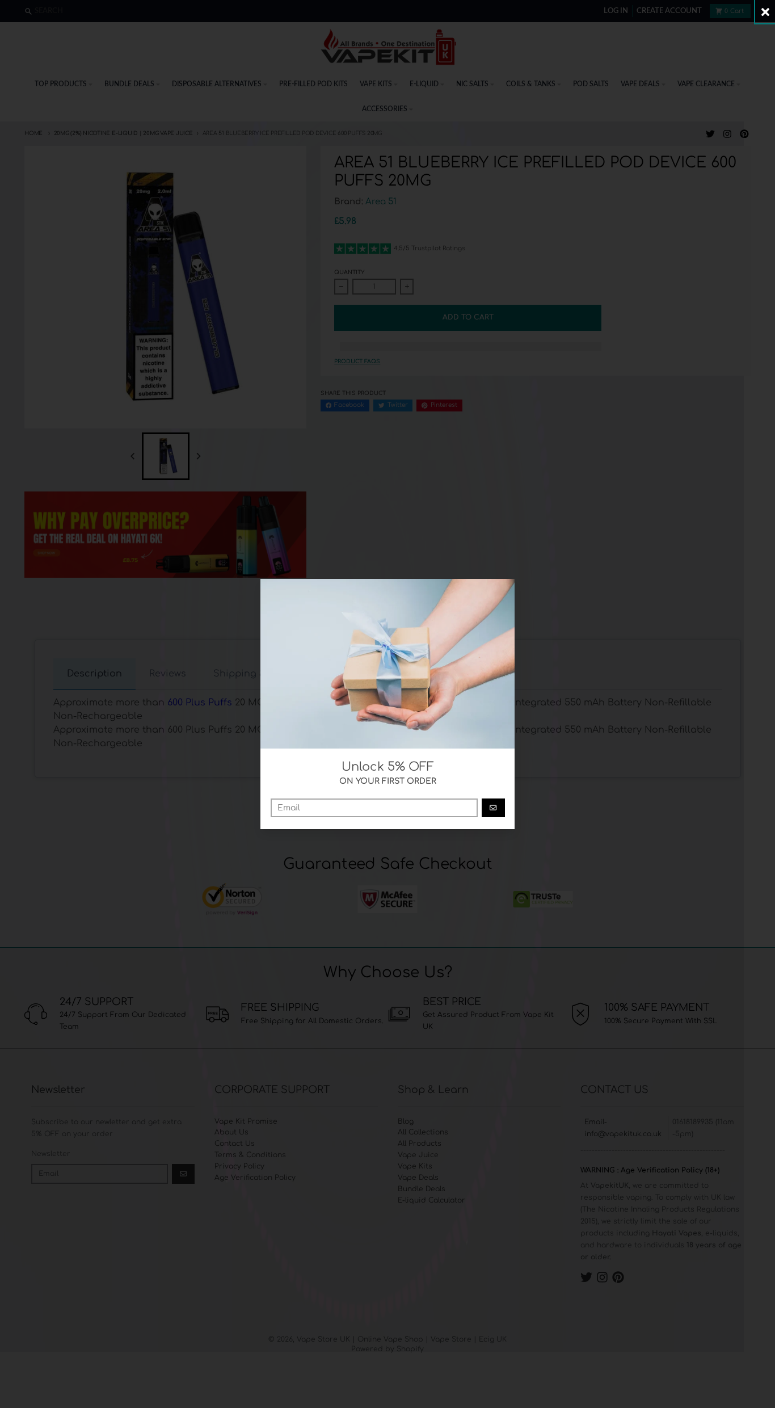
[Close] (765, 11)
